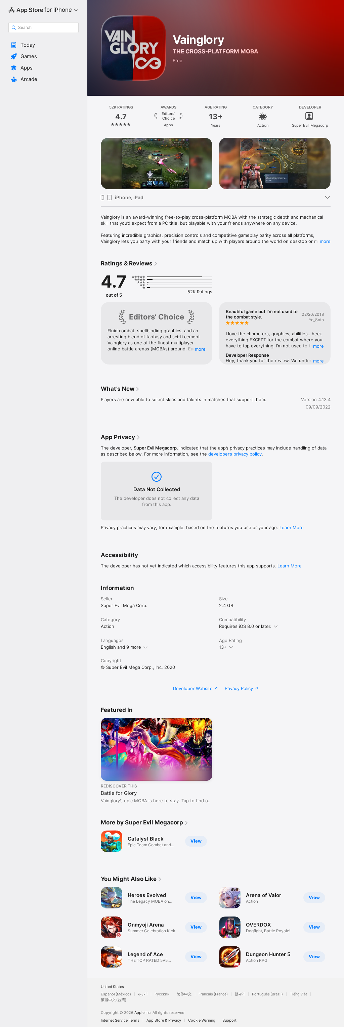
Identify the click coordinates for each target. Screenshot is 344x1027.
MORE (200, 349)
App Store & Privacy (163, 1020)
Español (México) (116, 994)
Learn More (292, 527)
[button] (43, 45)
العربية (142, 994)
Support (229, 1020)
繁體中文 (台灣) (113, 1000)
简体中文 (184, 994)
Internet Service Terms (120, 1020)
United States (112, 987)
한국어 (240, 994)
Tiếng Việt (298, 994)
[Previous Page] (94, 116)
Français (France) (213, 994)
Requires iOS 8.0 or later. (245, 626)
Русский (162, 994)
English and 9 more (121, 647)
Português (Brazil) (267, 994)
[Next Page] (337, 116)
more (325, 241)
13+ (223, 647)
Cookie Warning (201, 1020)
